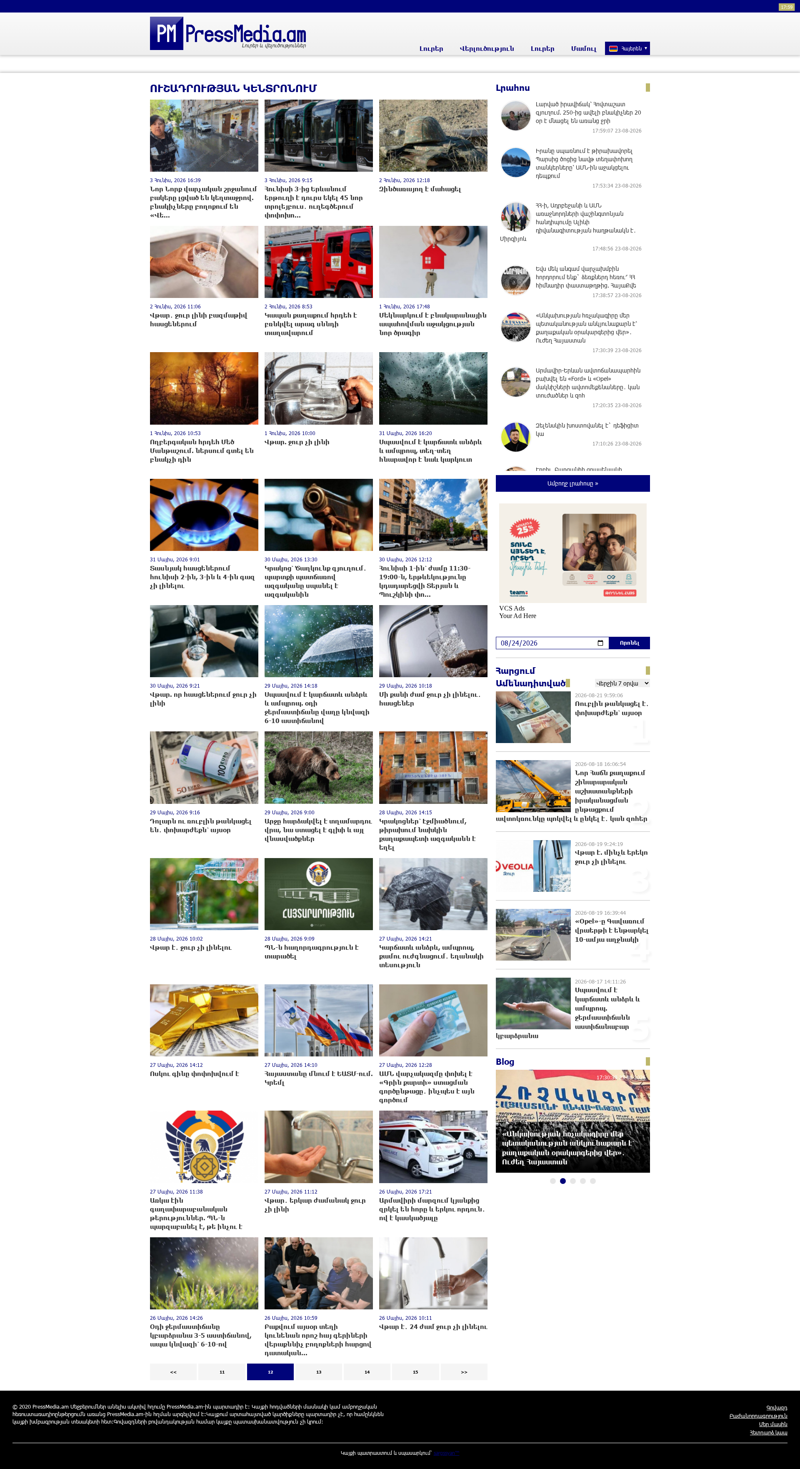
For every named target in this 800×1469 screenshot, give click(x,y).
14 (367, 1371)
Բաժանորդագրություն (759, 1415)
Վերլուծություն (487, 48)
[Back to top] (785, 1454)
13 (318, 1371)
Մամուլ (584, 48)
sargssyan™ (447, 1453)
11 (222, 1371)
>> (464, 1371)
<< (173, 1371)
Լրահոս (513, 87)
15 (415, 1371)
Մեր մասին (773, 1424)
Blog (505, 1061)
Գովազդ (777, 1407)
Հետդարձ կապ (769, 1432)
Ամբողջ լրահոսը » (573, 483)
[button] (553, 1181)
